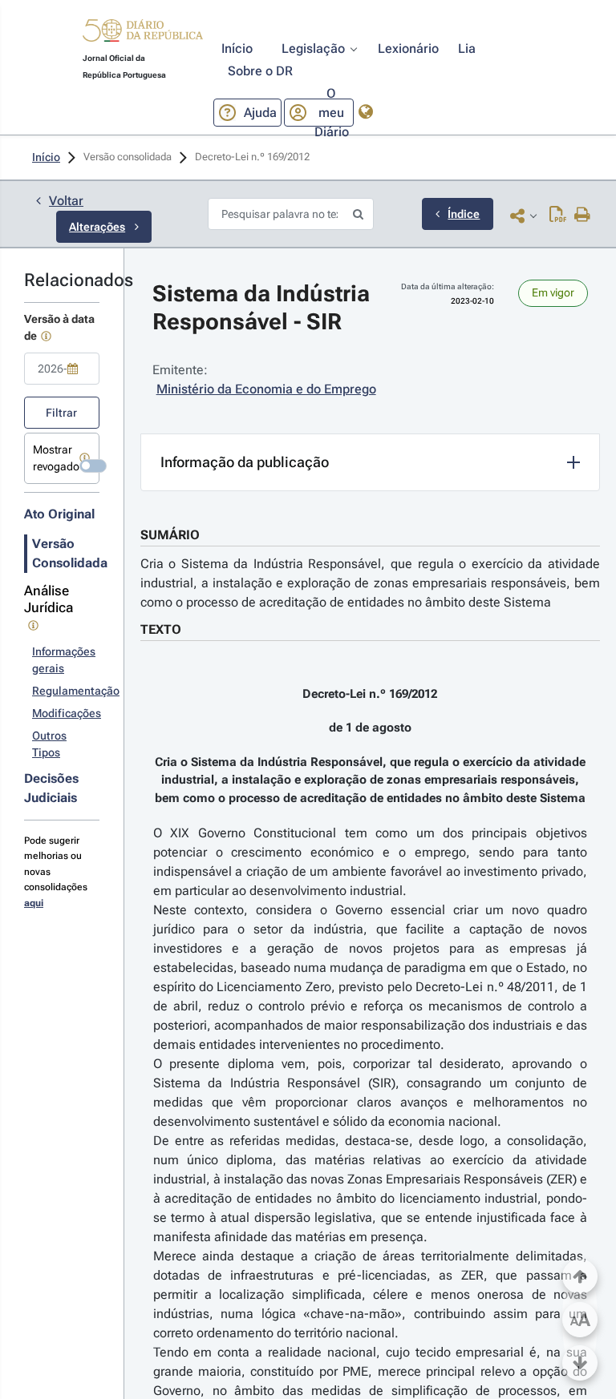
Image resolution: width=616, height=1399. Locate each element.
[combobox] (61, 369)
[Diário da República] (143, 34)
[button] (143, 32)
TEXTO (160, 629)
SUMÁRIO (170, 534)
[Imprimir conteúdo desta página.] (582, 215)
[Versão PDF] (557, 215)
